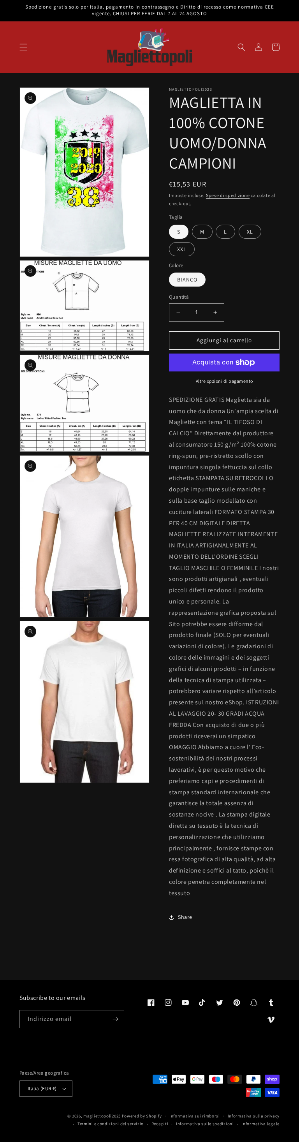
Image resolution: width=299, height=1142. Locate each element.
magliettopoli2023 (102, 1116)
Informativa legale (260, 1123)
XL (250, 231)
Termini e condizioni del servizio (110, 1123)
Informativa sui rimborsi (194, 1116)
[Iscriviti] (115, 1019)
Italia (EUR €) (42, 1088)
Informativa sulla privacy (254, 1116)
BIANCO (187, 279)
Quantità (179, 297)
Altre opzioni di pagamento (224, 381)
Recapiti (160, 1123)
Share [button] (185, 916)
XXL (181, 249)
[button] (23, 47)
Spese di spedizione (228, 195)
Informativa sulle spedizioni (205, 1123)
